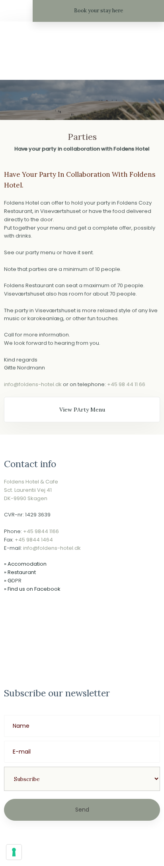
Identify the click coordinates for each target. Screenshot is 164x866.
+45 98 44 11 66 (126, 384)
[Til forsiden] (82, 52)
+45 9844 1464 (34, 539)
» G (8, 580)
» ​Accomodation (25, 564)
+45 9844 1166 (41, 531)
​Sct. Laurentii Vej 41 (28, 490)
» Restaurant (20, 572)
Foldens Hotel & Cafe (31, 481)
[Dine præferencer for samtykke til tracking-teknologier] (13, 852)
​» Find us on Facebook (32, 589)
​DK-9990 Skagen (25, 498)
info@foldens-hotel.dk (33, 384)
